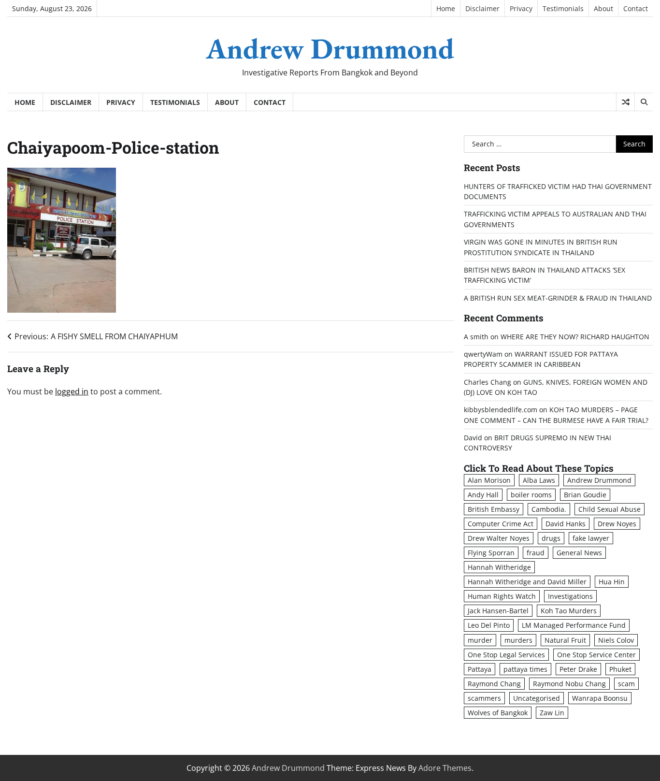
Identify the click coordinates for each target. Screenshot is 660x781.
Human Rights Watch (502, 596)
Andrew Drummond (330, 48)
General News (579, 552)
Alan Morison (489, 480)
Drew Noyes (617, 523)
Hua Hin (612, 581)
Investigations (570, 596)
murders (518, 640)
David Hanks (565, 523)
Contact (635, 8)
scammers (484, 698)
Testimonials (563, 8)
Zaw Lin (552, 712)
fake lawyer (591, 538)
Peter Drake (578, 669)
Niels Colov (616, 640)
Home (445, 8)
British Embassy (493, 509)
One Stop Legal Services (506, 654)
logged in (71, 391)
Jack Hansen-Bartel (498, 610)
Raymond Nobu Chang (569, 683)
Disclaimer (482, 8)
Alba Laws (539, 480)
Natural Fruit (565, 640)
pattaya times (525, 669)
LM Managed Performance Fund (574, 625)
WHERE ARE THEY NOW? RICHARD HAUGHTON (575, 336)
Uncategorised (536, 698)
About (603, 8)
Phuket (620, 669)
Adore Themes (445, 768)
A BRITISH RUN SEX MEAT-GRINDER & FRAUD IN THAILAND (558, 298)
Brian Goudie (585, 494)
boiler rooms (531, 494)
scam (626, 683)
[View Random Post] (625, 102)
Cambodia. (548, 509)
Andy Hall (483, 494)
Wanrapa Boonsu (600, 698)
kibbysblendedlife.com (500, 409)
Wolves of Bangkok (498, 712)
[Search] (643, 102)
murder (480, 640)
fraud (536, 552)
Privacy (521, 8)
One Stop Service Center (596, 654)
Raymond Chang (494, 683)
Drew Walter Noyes (499, 538)
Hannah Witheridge (499, 567)
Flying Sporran (491, 552)
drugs (551, 538)
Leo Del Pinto (489, 625)
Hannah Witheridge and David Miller (527, 581)
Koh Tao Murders (569, 610)
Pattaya (479, 669)
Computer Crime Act (500, 523)
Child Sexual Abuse (609, 509)
